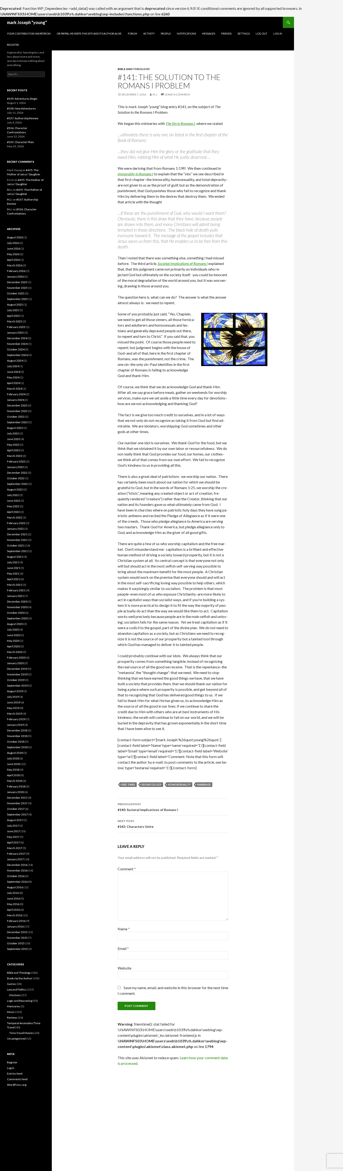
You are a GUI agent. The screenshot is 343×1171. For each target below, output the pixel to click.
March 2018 (14, 781)
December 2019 (17, 668)
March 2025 (14, 321)
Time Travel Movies (21, 1033)
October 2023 (15, 416)
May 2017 (13, 837)
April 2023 (13, 450)
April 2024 (13, 383)
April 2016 (13, 909)
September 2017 (17, 814)
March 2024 (14, 388)
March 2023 (14, 456)
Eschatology (151, 784)
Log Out (261, 33)
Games (11, 984)
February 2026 (16, 271)
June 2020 (13, 635)
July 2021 (13, 562)
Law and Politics (17, 989)
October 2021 (15, 545)
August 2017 (15, 820)
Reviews (12, 1017)
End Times (128, 784)
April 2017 (13, 842)
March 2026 (14, 265)
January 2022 (15, 528)
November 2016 (17, 870)
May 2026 (13, 254)
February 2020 (16, 657)
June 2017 (13, 831)
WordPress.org (16, 1084)
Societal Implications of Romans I (183, 263)
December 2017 (17, 797)
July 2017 (13, 825)
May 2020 (13, 640)
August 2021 (15, 556)
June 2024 (13, 372)
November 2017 (17, 803)
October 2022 (15, 478)
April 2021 (13, 579)
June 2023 (13, 439)
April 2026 (13, 259)
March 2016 (14, 915)
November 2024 (17, 344)
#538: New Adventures (21, 108)
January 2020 (15, 663)
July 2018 (13, 758)
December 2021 (17, 534)
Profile (166, 33)
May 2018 (13, 769)
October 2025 (15, 293)
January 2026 (15, 276)
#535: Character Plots (20, 142)
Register (13, 44)
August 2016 (15, 887)
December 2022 (17, 472)
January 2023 (15, 467)
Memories (13, 1006)
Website (124, 968)
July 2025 (13, 310)
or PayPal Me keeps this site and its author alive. (89, 33)
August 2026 (15, 237)
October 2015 (15, 943)
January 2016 (15, 926)
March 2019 (14, 713)
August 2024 (15, 360)
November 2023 (17, 411)
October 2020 (15, 612)
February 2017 (16, 853)
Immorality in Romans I (135, 174)
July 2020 (13, 629)
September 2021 (17, 551)
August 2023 (15, 428)
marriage (204, 784)
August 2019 (15, 691)
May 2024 (13, 377)
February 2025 (16, 327)
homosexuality (179, 784)
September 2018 (17, 747)
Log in (10, 1068)
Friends (226, 33)
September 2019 (17, 685)
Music (11, 1012)
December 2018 (17, 730)
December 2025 (17, 282)
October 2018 (15, 741)
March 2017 (14, 848)
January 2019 (15, 725)
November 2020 (17, 607)
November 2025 (17, 287)
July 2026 (13, 243)
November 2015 (17, 937)
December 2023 (17, 405)
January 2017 (15, 859)
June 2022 (13, 500)
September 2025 (17, 299)
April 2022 (13, 512)
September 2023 (17, 422)
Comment (127, 869)
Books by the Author (19, 978)
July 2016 (13, 893)
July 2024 (13, 366)
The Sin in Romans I (180, 123)
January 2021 (15, 596)
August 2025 (15, 304)
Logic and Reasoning (19, 1000)
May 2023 (13, 444)
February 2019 (16, 719)
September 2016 (17, 881)
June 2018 (13, 764)
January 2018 (15, 792)
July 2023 (13, 433)
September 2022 (17, 484)
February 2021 (16, 590)
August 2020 (15, 624)
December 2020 (17, 601)
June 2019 (13, 702)
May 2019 (13, 708)
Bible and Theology (134, 69)
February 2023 (16, 461)
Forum (132, 33)
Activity (149, 33)
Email (123, 948)
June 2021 (13, 568)
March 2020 (14, 652)
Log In (277, 33)
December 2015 (17, 932)
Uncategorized (16, 1038)
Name (124, 929)
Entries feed (14, 1073)
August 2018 (15, 753)
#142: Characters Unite (136, 824)
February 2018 (16, 786)
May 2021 (13, 573)
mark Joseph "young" (27, 22)
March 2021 (14, 584)
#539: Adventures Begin (22, 98)
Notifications (186, 33)
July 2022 (13, 495)
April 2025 (13, 315)
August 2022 (15, 489)
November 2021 (17, 540)
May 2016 (13, 904)
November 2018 (17, 736)
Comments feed (17, 1079)
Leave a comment (177, 94)
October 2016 (15, 876)
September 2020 (17, 618)
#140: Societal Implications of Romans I (148, 807)
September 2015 (17, 949)
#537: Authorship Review (22, 118)
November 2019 (17, 674)
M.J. (155, 94)
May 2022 (13, 506)
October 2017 (15, 809)
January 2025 (15, 332)
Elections (15, 995)
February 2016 (16, 921)
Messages (208, 33)
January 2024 (15, 400)
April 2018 (13, 775)
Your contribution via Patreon (29, 33)
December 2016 (17, 865)
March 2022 (14, 517)
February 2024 (16, 394)
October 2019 (15, 680)
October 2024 (15, 349)
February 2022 (16, 523)
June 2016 (13, 898)
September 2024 (17, 355)
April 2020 (13, 646)
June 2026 (13, 248)
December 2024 (17, 338)
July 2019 (13, 696)
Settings (244, 33)
